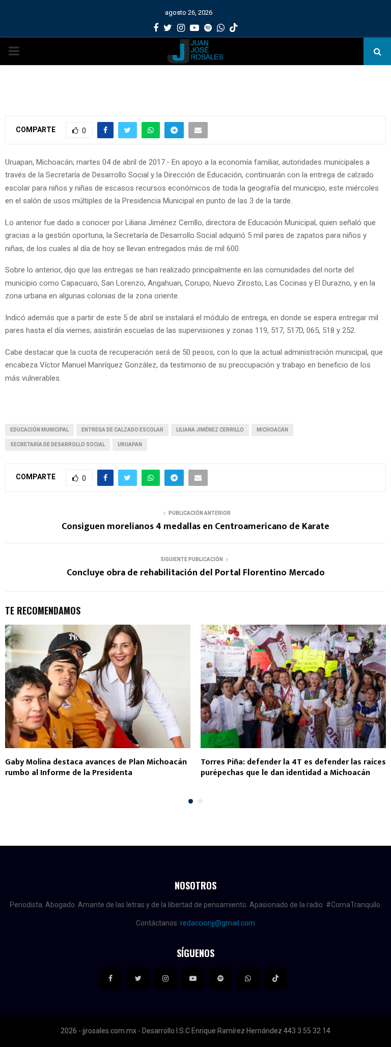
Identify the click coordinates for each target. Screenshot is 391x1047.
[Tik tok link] (234, 28)
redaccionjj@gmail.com (217, 923)
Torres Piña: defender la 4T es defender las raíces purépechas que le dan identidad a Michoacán (293, 767)
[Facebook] (110, 978)
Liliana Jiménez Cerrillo (210, 430)
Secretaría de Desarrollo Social (57, 444)
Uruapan (130, 444)
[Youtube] (193, 978)
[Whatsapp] (248, 978)
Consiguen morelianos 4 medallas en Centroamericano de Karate (195, 526)
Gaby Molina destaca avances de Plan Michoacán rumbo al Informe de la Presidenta (96, 767)
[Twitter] (138, 978)
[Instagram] (165, 978)
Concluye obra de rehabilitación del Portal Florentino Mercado (196, 572)
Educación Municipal (39, 430)
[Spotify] (220, 978)
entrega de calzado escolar (122, 430)
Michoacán (272, 430)
